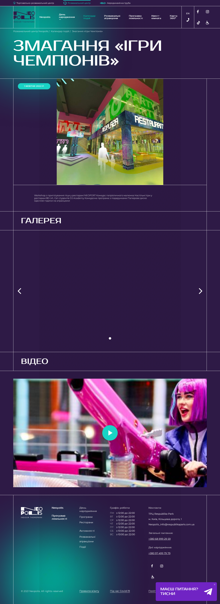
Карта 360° (173, 17)
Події (82, 546)
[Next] (200, 291)
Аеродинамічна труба (118, 3)
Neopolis (45, 17)
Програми (86, 516)
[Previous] (19, 291)
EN (188, 13)
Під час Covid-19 (120, 591)
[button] (214, 584)
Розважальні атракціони (112, 17)
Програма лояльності (136, 17)
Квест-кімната (156, 17)
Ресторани (86, 522)
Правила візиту (89, 591)
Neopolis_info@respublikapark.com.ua (171, 524)
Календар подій (89, 17)
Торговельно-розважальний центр (35, 3)
